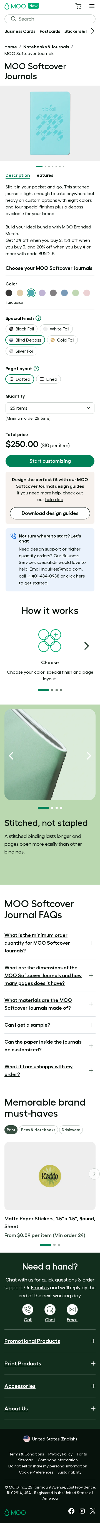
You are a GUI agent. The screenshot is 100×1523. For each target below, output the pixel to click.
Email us (40, 1287)
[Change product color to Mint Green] (75, 293)
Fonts (82, 1454)
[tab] (18, 175)
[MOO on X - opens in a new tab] (93, 1512)
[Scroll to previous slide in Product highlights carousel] (11, 755)
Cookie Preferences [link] (36, 1472)
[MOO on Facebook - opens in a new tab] (71, 1512)
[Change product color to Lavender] (42, 293)
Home (10, 46)
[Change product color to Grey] (53, 293)
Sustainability (69, 1472)
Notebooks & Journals (46, 46)
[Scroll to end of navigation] (92, 31)
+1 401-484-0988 (43, 575)
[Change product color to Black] (9, 293)
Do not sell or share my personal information (47, 1466)
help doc (54, 499)
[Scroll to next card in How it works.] (86, 646)
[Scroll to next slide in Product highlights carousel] (89, 755)
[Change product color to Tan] (20, 293)
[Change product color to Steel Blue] (64, 293)
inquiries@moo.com (61, 568)
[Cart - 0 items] (78, 6)
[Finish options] (38, 318)
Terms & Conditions (26, 1454)
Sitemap (25, 1460)
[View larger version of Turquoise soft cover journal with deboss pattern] (50, 123)
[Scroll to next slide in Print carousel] (94, 1173)
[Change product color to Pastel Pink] (86, 293)
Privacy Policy (60, 1454)
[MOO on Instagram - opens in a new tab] (82, 1513)
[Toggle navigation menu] (92, 6)
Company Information (58, 1460)
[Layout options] (36, 368)
